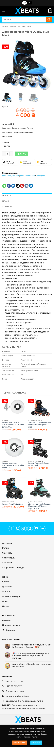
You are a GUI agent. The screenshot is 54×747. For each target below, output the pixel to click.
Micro (10, 136)
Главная (5, 26)
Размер (5, 142)
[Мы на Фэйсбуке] (11, 528)
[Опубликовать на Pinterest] (22, 186)
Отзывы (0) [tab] (7, 207)
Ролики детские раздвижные (20, 132)
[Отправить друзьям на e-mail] (18, 186)
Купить (21, 154)
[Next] (47, 65)
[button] (3, 11)
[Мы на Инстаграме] (18, 528)
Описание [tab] (6, 196)
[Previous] (6, 65)
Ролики (13, 26)
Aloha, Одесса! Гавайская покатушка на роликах (31, 665)
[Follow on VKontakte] (43, 528)
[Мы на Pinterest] (24, 528)
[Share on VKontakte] (26, 186)
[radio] (7, 146)
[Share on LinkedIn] (31, 186)
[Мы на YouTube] (36, 528)
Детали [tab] (5, 201)
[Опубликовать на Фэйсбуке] (9, 186)
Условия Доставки (10, 176)
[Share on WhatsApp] (4, 186)
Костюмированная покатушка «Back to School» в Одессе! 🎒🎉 (31, 646)
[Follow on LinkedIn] (30, 528)
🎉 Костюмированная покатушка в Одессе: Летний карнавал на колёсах (30, 655)
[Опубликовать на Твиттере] (13, 186)
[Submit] (49, 19)
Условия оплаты (27, 176)
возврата (41, 176)
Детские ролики (24, 26)
